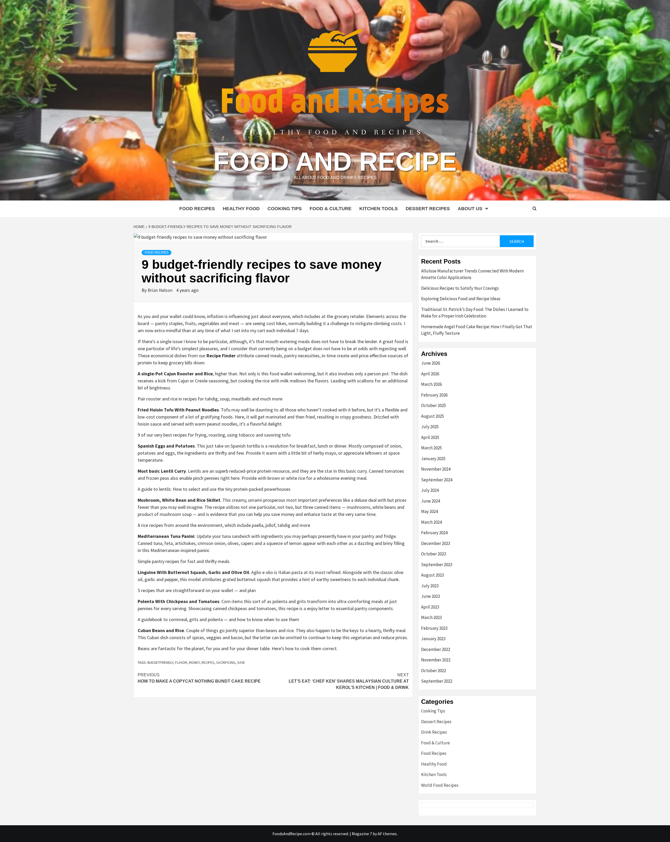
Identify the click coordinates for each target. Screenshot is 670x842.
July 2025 (430, 427)
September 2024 (436, 480)
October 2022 (433, 670)
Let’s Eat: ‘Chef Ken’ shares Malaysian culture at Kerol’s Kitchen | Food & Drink (349, 681)
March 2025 (431, 448)
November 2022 (435, 660)
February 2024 (434, 533)
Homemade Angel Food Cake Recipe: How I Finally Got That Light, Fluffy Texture (476, 330)
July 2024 (430, 490)
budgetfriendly (160, 662)
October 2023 (433, 554)
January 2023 (433, 639)
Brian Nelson (161, 290)
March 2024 (431, 522)
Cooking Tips (284, 208)
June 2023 (430, 596)
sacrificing (225, 662)
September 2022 (436, 681)
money (194, 662)
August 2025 (432, 416)
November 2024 (435, 469)
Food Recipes (197, 208)
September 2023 (436, 564)
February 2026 (434, 395)
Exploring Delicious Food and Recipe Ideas (460, 299)
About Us (470, 208)
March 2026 (431, 384)
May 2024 (429, 511)
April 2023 (430, 607)
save (241, 662)
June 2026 (430, 363)
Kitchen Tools (378, 208)
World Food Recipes (440, 785)
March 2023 (431, 617)
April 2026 (430, 374)
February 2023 (434, 628)
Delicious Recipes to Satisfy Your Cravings (460, 288)
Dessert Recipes (428, 208)
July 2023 (430, 586)
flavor (181, 662)
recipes (208, 662)
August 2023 (432, 575)
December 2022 (435, 649)
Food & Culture (330, 208)
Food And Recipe (335, 161)
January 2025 (433, 458)
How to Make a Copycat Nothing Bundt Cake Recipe (199, 678)
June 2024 (430, 501)
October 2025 (433, 405)
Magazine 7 (362, 833)
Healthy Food (241, 208)
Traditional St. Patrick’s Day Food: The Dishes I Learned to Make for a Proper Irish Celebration (474, 312)
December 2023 (435, 543)
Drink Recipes (434, 732)
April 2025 (430, 437)
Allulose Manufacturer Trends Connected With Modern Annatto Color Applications (472, 274)
